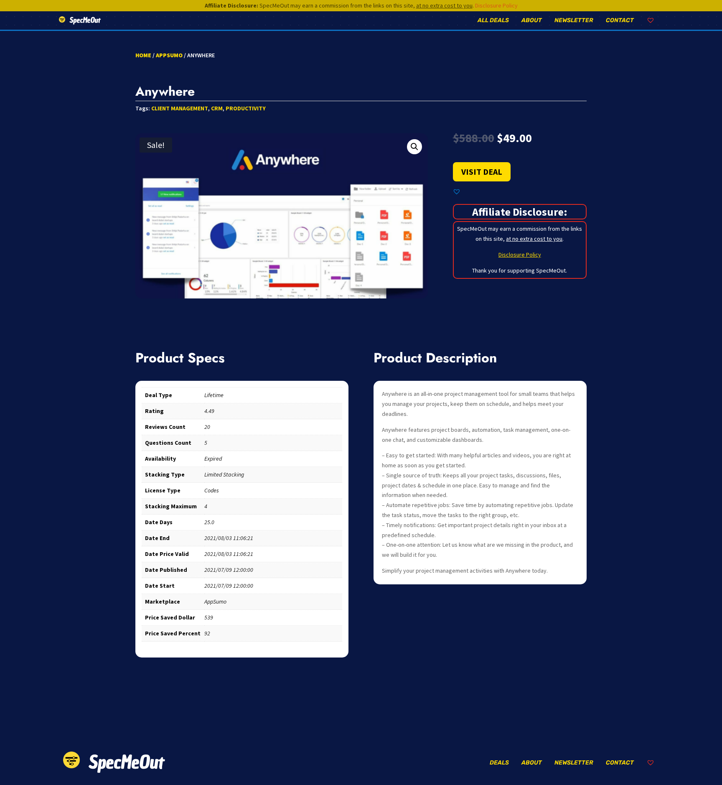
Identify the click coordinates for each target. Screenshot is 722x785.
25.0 (209, 522)
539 (208, 617)
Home (143, 55)
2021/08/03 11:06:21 (228, 538)
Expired (213, 458)
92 (207, 633)
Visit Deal (481, 171)
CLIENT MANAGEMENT (179, 108)
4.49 (209, 411)
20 (207, 427)
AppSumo (169, 55)
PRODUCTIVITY (246, 108)
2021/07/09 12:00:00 (228, 569)
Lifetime (214, 395)
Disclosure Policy (496, 5)
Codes (211, 490)
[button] (414, 146)
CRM (217, 108)
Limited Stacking (224, 474)
